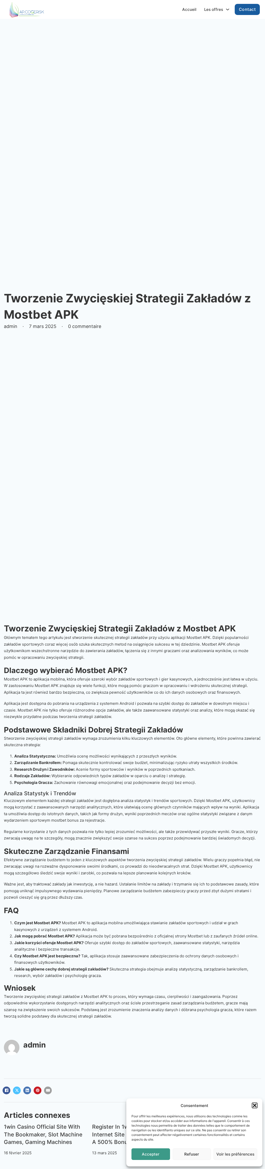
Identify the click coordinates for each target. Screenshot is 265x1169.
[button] (254, 1105)
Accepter (150, 1154)
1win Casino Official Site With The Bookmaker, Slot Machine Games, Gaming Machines (43, 1134)
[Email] (48, 1090)
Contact (247, 9)
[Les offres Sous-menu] (228, 9)
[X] (17, 1090)
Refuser (191, 1154)
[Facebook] (6, 1090)
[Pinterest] (37, 1090)
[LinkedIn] (27, 1090)
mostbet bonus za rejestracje (78, 820)
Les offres (213, 9)
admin (34, 1044)
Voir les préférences (235, 1154)
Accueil (189, 9)
